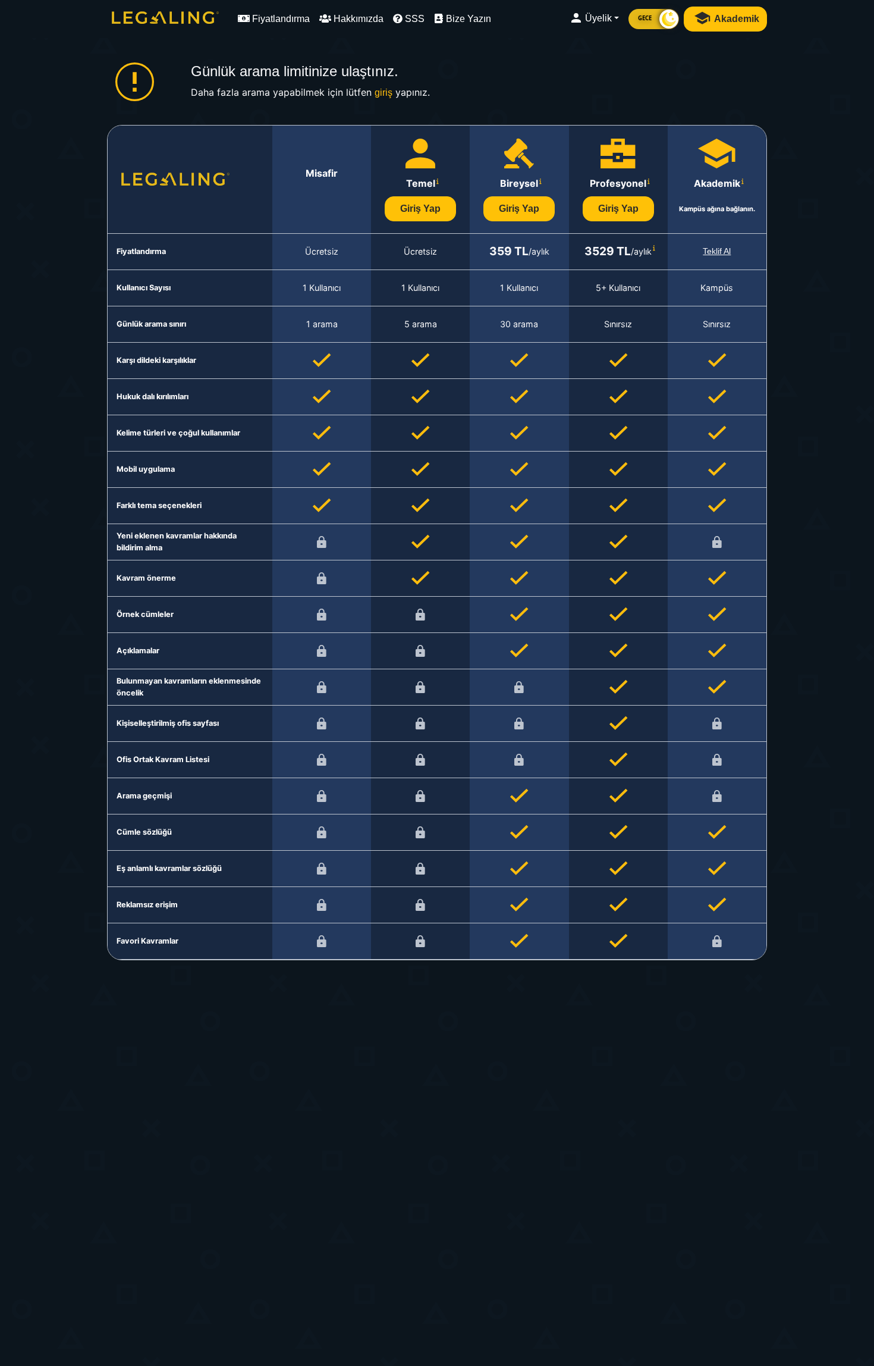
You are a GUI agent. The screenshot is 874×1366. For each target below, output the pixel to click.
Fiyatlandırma (280, 19)
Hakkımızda (357, 19)
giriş (383, 92)
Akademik (735, 19)
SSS (414, 19)
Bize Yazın (467, 19)
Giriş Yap (420, 208)
